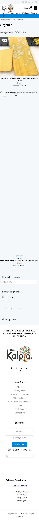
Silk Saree (13, 20)
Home (2, 20)
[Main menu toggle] (35, 8)
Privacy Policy (20, 390)
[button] (4, 16)
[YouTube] (29, 2)
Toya (12, 297)
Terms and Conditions (19, 394)
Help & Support (20, 409)
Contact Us (20, 413)
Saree (7, 20)
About (19, 387)
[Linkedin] (36, 2)
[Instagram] (26, 2)
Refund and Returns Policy (19, 401)
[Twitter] (33, 2)
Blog (20, 405)
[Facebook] (23, 2)
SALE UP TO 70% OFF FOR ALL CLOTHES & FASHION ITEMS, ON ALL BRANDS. (19, 333)
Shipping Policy (19, 398)
